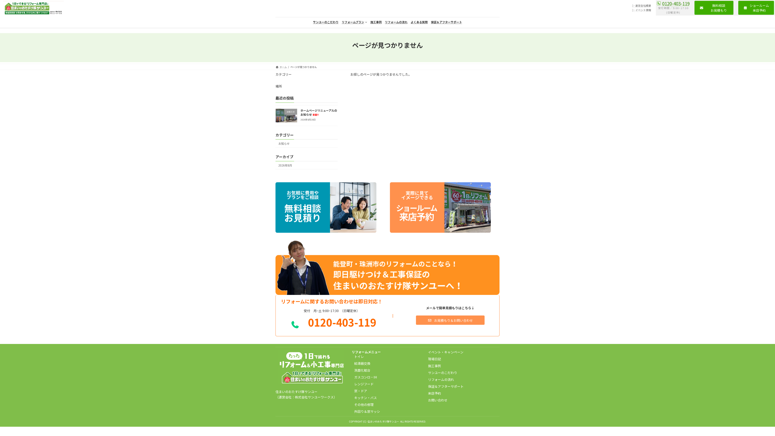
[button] (713, 8)
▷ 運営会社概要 (641, 5)
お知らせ (284, 143)
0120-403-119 (676, 3)
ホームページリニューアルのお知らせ (319, 112)
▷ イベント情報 (641, 10)
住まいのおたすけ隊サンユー (383, 421)
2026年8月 (285, 165)
